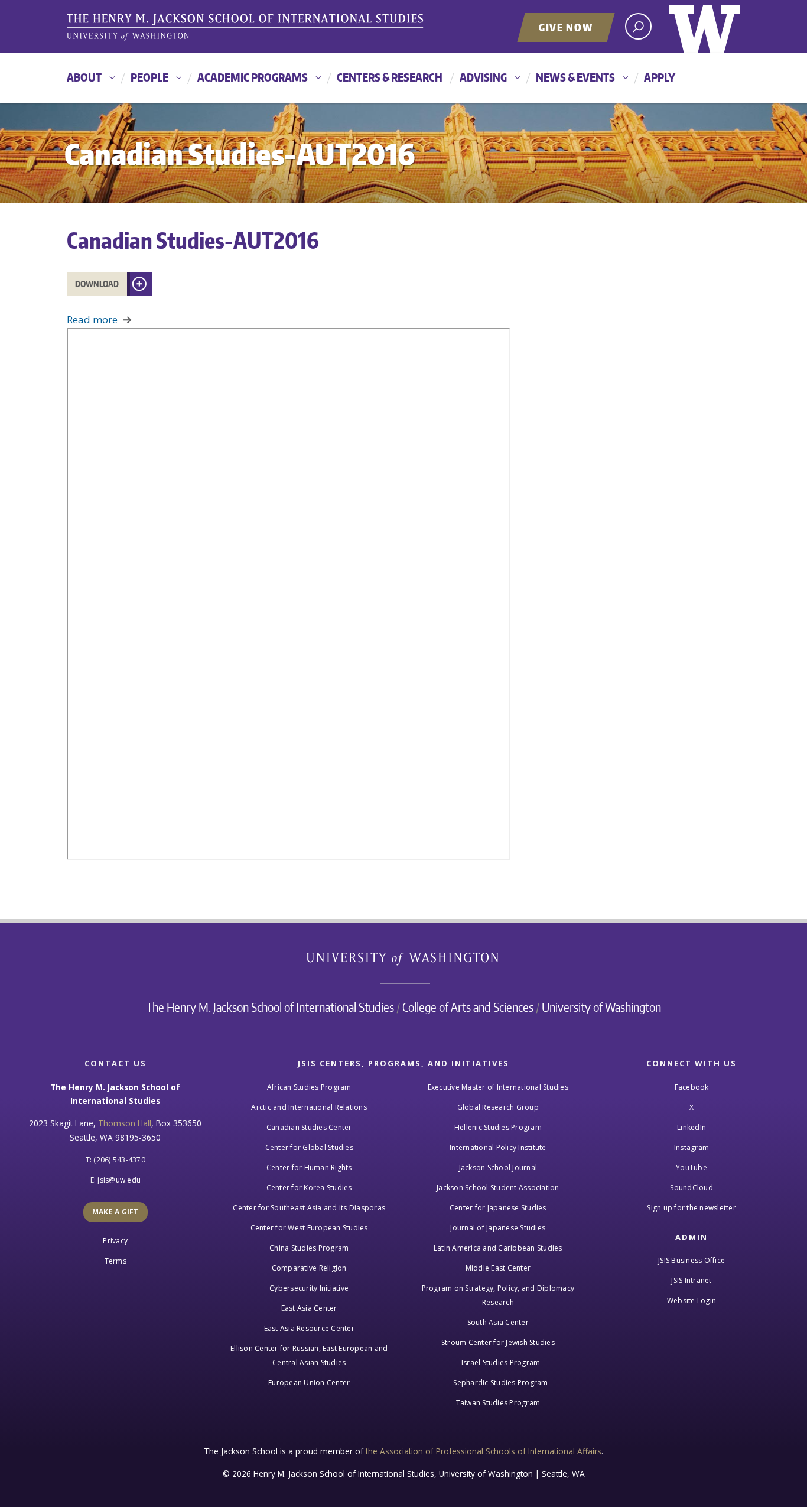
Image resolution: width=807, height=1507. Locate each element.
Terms (115, 1261)
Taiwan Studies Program (498, 1403)
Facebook (692, 1087)
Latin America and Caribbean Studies (498, 1248)
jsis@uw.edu (119, 1180)
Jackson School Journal (498, 1167)
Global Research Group (498, 1107)
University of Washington (704, 26)
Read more (92, 319)
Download (97, 284)
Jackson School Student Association (498, 1188)
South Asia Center (498, 1322)
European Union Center (309, 1383)
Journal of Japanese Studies (497, 1228)
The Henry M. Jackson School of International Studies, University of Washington (247, 28)
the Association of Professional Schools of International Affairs (483, 1451)
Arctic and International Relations (309, 1107)
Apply (659, 77)
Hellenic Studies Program (498, 1127)
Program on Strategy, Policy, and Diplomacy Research (498, 1295)
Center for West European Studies (309, 1228)
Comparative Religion (309, 1268)
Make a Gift (115, 1212)
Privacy (115, 1241)
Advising (483, 77)
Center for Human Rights (309, 1167)
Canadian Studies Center (309, 1127)
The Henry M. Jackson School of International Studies (270, 1007)
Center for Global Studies (309, 1147)
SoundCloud (691, 1188)
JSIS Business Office (691, 1260)
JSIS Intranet (691, 1280)
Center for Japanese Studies (498, 1208)
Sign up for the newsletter (691, 1208)
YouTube (691, 1167)
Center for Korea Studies (309, 1188)
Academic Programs (252, 77)
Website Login (691, 1300)
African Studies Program (309, 1087)
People (149, 77)
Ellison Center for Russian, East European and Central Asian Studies (309, 1355)
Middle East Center (498, 1268)
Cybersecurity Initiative (309, 1288)
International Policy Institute (498, 1147)
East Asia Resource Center (309, 1328)
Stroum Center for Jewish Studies (498, 1342)
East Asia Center (309, 1308)
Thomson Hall (124, 1123)
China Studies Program (309, 1248)
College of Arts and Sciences (467, 1007)
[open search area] (638, 26)
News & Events (575, 77)
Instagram (691, 1147)
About (84, 77)
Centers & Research (389, 77)
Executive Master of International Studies (498, 1087)
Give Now (566, 27)
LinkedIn (691, 1127)
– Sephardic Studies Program (498, 1383)
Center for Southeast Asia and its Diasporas (309, 1208)
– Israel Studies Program (497, 1362)
